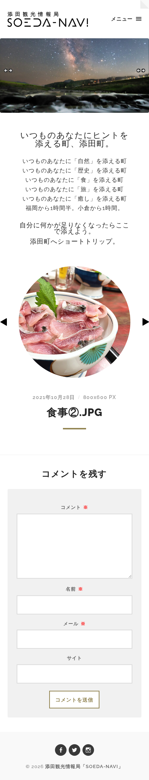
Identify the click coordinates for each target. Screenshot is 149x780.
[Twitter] (74, 750)
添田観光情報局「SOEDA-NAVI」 (84, 766)
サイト (74, 658)
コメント (74, 507)
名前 (74, 589)
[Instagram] (88, 750)
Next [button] (140, 73)
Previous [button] (9, 73)
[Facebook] (61, 750)
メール (74, 624)
